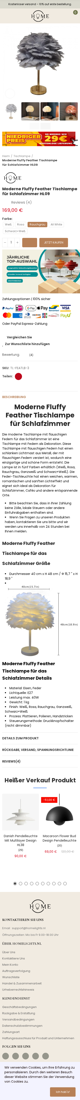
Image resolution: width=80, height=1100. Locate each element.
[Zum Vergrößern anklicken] (10, 93)
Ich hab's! (63, 1092)
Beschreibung (14, 397)
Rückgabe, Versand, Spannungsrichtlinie (38, 750)
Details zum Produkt (20, 738)
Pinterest (18, 376)
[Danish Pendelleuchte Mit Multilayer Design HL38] (20, 812)
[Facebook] (5, 1056)
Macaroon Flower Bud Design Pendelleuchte (59, 838)
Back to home (69, 160)
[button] (6, 63)
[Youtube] (35, 1056)
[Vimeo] (45, 1056)
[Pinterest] (25, 1056)
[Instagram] (15, 1056)
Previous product (63, 160)
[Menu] (6, 15)
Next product (74, 160)
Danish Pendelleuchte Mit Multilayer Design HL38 (21, 840)
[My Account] (63, 15)
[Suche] (15, 15)
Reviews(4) (11, 761)
